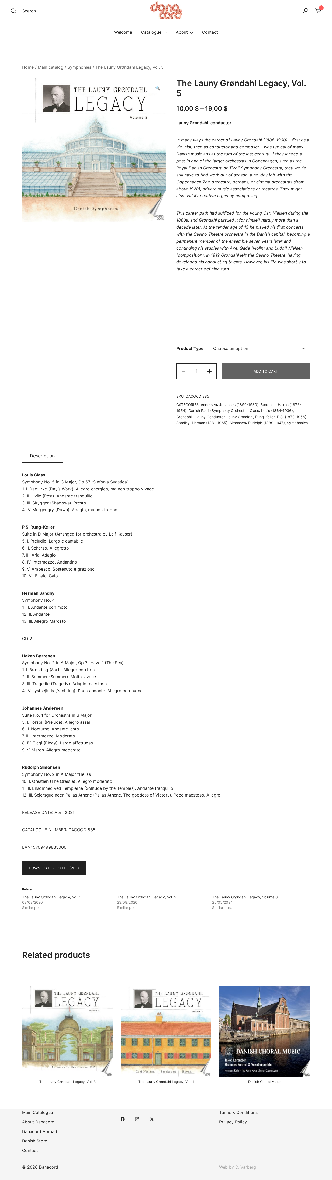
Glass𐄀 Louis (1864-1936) (271, 410)
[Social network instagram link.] (137, 1118)
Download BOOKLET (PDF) (54, 868)
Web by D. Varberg (237, 1167)
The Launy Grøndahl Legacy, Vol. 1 (51, 897)
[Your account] (306, 11)
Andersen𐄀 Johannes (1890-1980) (229, 404)
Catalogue (151, 32)
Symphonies (79, 67)
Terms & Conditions (238, 1112)
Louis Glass (33, 474)
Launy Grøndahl (192, 122)
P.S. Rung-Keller (38, 527)
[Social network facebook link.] (123, 1118)
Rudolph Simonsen (41, 767)
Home (28, 67)
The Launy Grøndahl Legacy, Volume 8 (245, 897)
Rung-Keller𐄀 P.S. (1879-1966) (280, 417)
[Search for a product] (13, 11)
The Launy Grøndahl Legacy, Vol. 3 (67, 1082)
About (182, 32)
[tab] (42, 456)
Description (42, 455)
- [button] (183, 370)
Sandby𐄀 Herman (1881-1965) (201, 423)
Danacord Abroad (39, 1131)
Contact (210, 32)
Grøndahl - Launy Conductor (200, 417)
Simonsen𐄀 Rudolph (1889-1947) (257, 423)
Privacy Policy (233, 1121)
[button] (157, 88)
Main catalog (50, 67)
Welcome (123, 32)
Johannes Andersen (42, 708)
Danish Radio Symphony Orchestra (218, 410)
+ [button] (209, 370)
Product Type (190, 348)
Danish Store (34, 1140)
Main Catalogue (37, 1112)
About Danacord (38, 1121)
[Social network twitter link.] (152, 1118)
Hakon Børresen (38, 655)
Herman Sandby (38, 593)
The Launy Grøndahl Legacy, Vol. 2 (146, 897)
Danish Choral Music (264, 1082)
